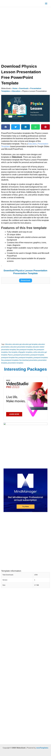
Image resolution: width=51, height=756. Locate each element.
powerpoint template (37, 355)
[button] (5, 127)
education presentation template (21, 347)
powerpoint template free (9, 357)
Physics (10, 355)
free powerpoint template (24, 349)
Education (16, 91)
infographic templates (25, 352)
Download (25, 280)
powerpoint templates (25, 357)
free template (13, 352)
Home (14, 88)
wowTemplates (42, 748)
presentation (33, 360)
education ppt (17, 344)
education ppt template (30, 344)
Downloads (23, 88)
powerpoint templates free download (16, 360)
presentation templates (15, 363)
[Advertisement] (25, 34)
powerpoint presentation (22, 355)
